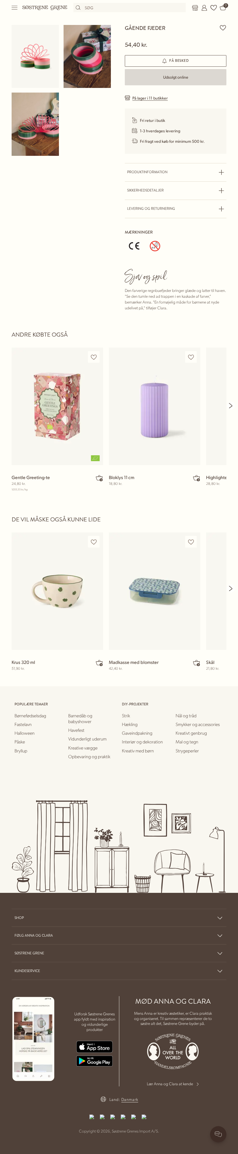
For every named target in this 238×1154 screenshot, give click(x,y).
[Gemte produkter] (213, 7)
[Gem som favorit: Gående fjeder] (222, 27)
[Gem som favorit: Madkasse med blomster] (191, 542)
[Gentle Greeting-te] (57, 406)
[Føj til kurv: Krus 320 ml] (99, 663)
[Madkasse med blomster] (154, 591)
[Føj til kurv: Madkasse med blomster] (196, 663)
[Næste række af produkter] (231, 406)
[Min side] (204, 7)
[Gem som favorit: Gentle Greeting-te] (94, 357)
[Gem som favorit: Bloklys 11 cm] (191, 357)
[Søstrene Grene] (45, 7)
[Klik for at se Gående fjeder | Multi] (35, 56)
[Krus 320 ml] (57, 591)
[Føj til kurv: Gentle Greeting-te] (99, 478)
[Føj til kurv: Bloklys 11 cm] (196, 478)
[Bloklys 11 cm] (154, 406)
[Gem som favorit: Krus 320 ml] (94, 542)
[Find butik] (195, 7)
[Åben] (15, 7)
